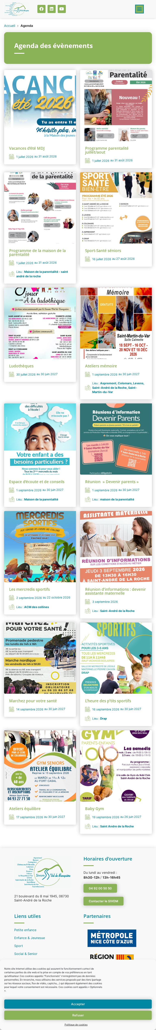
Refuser (78, 1015)
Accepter (78, 1004)
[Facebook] (41, 9)
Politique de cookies (76, 1024)
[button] (139, 9)
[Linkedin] (52, 9)
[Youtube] (62, 9)
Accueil (9, 26)
